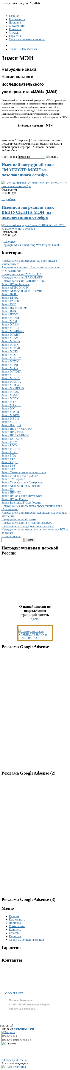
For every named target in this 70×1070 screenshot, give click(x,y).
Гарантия (15, 36)
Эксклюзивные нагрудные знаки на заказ (27, 526)
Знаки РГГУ (9, 442)
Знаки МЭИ (9, 421)
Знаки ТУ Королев (13, 479)
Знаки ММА (9, 395)
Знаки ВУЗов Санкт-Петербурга (21, 495)
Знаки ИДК (8, 311)
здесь (35, 619)
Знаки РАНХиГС (12, 438)
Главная (14, 15)
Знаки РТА (8, 458)
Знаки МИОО (10, 391)
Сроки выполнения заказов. (27, 39)
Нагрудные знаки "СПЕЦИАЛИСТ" (24, 280)
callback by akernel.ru (14, 1060)
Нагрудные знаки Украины (18, 519)
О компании (17, 25)
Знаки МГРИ (9, 364)
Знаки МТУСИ (11, 405)
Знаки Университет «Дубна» (19, 475)
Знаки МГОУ (9, 354)
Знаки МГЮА (10, 385)
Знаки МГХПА (11, 381)
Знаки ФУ (7, 489)
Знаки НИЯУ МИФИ (15, 435)
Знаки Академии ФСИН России (22, 290)
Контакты (15, 29)
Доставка (15, 22)
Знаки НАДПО (11, 425)
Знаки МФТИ (10, 411)
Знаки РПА (8, 455)
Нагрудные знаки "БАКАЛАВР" (22, 277)
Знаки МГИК (9, 344)
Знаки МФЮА (10, 415)
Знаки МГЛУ (9, 351)
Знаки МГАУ (9, 337)
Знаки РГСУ (9, 445)
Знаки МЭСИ (10, 418)
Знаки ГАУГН (10, 301)
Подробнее (8, 199)
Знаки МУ (8, 408)
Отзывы (14, 32)
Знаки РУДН (9, 462)
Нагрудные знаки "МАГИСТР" (21, 274)
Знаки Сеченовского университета (23, 472)
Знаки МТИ (9, 401)
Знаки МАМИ (10, 324)
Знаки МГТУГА (11, 371)
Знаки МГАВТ (10, 334)
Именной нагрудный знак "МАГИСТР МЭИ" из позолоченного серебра (27, 169)
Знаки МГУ (8, 374)
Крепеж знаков (11, 536)
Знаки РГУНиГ (11, 448)
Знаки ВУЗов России (14, 499)
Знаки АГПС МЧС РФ (15, 287)
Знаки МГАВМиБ (12, 331)
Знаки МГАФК (10, 341)
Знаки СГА (8, 469)
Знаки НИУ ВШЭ (12, 432)
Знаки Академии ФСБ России (20, 485)
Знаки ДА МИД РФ (14, 307)
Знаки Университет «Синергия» (22, 482)
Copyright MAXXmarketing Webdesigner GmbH (30, 245)
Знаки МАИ (9, 321)
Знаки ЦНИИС (11, 492)
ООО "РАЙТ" (13, 993)
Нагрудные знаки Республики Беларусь (26, 522)
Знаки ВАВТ (9, 294)
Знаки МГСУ (9, 368)
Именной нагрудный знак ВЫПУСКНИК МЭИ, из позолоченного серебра (27, 212)
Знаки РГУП (9, 452)
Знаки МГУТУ (10, 378)
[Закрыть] (8, 1032)
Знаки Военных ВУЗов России (21, 502)
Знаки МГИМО (11, 348)
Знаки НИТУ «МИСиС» (17, 428)
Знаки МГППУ (11, 358)
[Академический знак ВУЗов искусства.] (35, 637)
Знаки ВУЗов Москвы (15, 284)
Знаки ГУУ (8, 304)
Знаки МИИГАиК (12, 388)
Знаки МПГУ (9, 398)
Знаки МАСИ (10, 327)
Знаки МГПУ (9, 361)
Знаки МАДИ (10, 317)
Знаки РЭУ (8, 465)
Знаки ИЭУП (9, 314)
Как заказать (17, 19)
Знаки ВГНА (9, 297)
